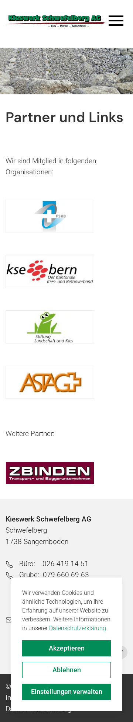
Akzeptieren (67, 648)
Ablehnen (66, 670)
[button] (118, 27)
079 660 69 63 (66, 575)
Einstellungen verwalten (66, 691)
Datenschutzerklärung (77, 628)
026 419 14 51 (65, 563)
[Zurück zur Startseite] (55, 21)
